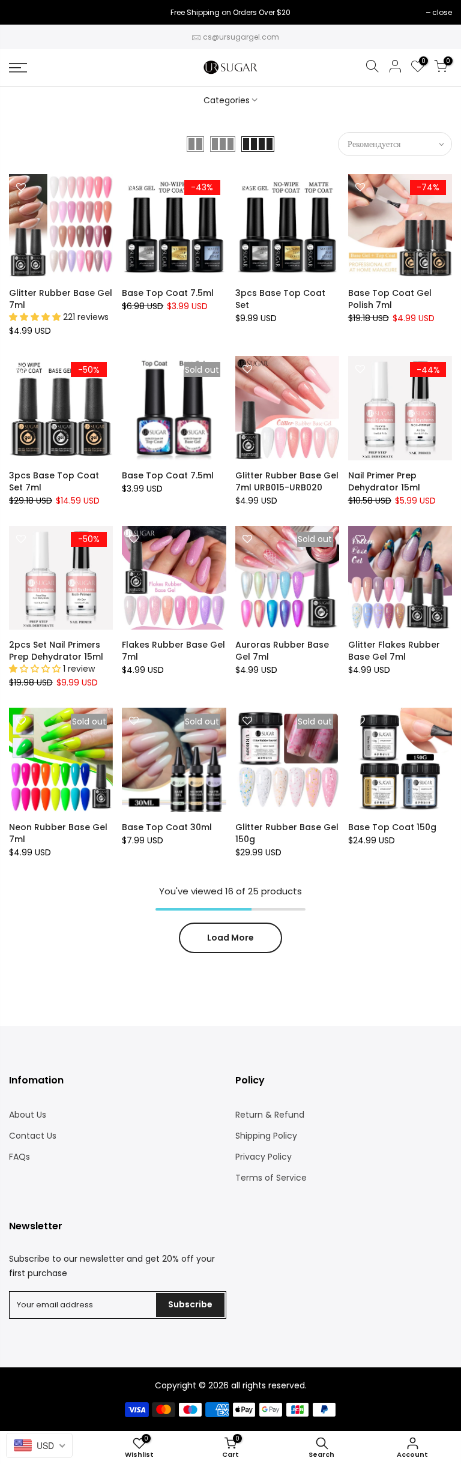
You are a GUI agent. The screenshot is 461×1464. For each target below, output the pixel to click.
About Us (27, 1115)
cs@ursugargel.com (241, 37)
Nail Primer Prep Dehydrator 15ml (384, 481)
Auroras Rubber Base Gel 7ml (282, 651)
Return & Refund (269, 1115)
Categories (226, 100)
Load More (230, 938)
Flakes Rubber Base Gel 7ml (173, 651)
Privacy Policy (263, 1157)
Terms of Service (271, 1178)
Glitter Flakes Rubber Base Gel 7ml (394, 651)
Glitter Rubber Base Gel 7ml (60, 299)
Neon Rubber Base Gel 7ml (58, 833)
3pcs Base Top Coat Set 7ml (54, 481)
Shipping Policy (266, 1136)
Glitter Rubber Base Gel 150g (287, 833)
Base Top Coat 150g (392, 827)
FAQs (19, 1157)
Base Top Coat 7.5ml (168, 293)
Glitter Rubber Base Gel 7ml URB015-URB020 (287, 481)
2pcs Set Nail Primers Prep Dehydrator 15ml (56, 651)
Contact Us (32, 1136)
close (25, 12)
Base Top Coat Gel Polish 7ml (390, 299)
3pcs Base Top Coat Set (280, 299)
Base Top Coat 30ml (167, 827)
